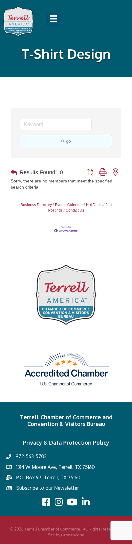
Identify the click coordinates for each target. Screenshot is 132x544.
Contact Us (75, 210)
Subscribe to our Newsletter (47, 488)
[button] (14, 173)
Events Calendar (69, 205)
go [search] (68, 141)
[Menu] (53, 18)
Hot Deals (94, 205)
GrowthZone (72, 534)
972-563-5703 (31, 456)
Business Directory (36, 205)
